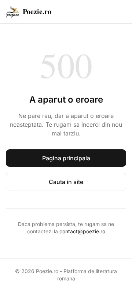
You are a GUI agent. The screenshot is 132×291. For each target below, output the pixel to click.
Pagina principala (66, 158)
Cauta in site (66, 181)
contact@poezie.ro (82, 231)
